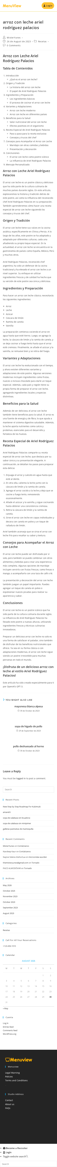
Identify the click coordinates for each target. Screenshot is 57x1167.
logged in (21, 778)
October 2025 (9, 890)
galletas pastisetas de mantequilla (18, 828)
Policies (9, 1076)
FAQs (7, 1108)
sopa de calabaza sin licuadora (16, 817)
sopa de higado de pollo (28, 726)
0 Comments (14, 45)
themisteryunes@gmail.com (15, 862)
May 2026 (7, 885)
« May (5, 1008)
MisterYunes (14, 37)
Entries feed (8, 1026)
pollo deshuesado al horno (28, 746)
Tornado (35, 862)
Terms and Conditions (16, 1080)
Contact (9, 1100)
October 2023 (9, 902)
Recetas (42, 41)
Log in (5, 1023)
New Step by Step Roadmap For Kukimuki (22, 806)
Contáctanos (23, 846)
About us (9, 1104)
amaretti (7, 812)
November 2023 (10, 896)
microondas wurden (38, 857)
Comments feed (10, 1030)
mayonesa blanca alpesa (28, 706)
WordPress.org (9, 1034)
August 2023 (8, 913)
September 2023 (10, 907)
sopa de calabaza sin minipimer (17, 823)
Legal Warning (12, 1072)
